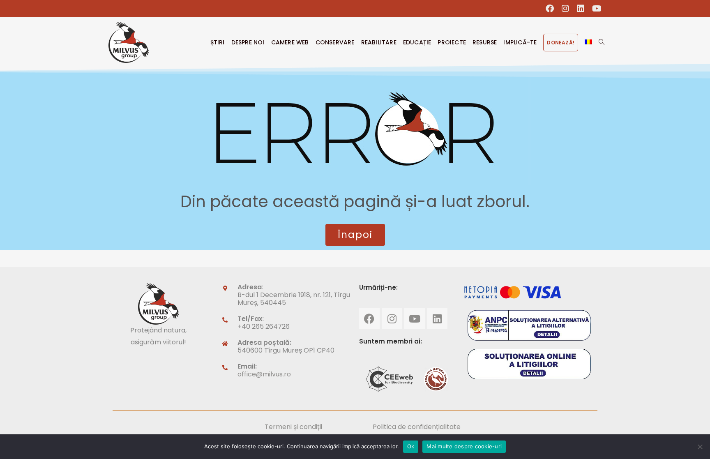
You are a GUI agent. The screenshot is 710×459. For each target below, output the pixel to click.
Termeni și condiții (293, 426)
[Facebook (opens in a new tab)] (550, 9)
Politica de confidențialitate (417, 426)
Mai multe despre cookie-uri (464, 446)
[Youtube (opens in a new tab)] (595, 9)
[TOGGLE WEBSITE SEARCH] (601, 42)
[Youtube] (414, 318)
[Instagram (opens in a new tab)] (565, 9)
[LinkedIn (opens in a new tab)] (580, 9)
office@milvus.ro (264, 374)
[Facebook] (369, 318)
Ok (411, 446)
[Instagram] (392, 318)
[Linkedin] (437, 318)
